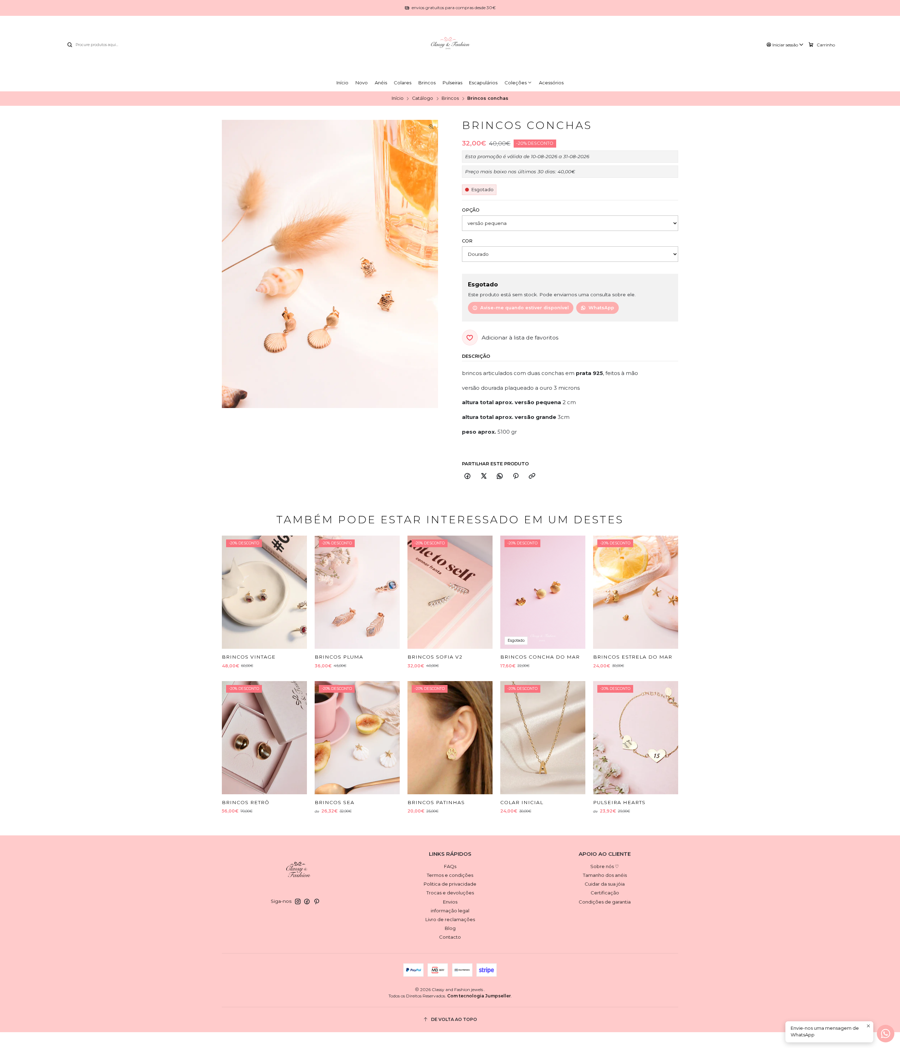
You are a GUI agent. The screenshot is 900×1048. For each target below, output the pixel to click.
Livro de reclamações (450, 919)
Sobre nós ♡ (604, 866)
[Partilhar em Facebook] (467, 476)
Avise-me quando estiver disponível (524, 307)
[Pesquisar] (70, 45)
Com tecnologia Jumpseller (479, 995)
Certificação (605, 892)
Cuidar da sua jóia (605, 884)
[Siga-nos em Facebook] (307, 901)
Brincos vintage (249, 657)
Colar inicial (521, 802)
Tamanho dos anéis (605, 875)
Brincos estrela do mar (632, 657)
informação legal (450, 910)
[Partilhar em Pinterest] (515, 476)
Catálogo (422, 98)
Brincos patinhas (436, 802)
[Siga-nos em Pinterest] (316, 901)
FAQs (450, 866)
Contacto (450, 937)
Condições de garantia (605, 902)
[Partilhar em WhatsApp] (499, 476)
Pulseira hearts (619, 802)
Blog (450, 928)
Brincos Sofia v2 (434, 657)
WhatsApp (601, 307)
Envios (450, 902)
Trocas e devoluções (450, 892)
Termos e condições (450, 875)
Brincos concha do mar (540, 657)
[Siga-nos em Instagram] (298, 901)
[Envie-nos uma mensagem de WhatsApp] (885, 1033)
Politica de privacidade (450, 884)
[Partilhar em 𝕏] (483, 476)
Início (398, 98)
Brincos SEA (334, 802)
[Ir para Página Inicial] (450, 45)
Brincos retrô (245, 802)
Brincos (450, 98)
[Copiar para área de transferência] (531, 476)
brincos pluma (339, 657)
